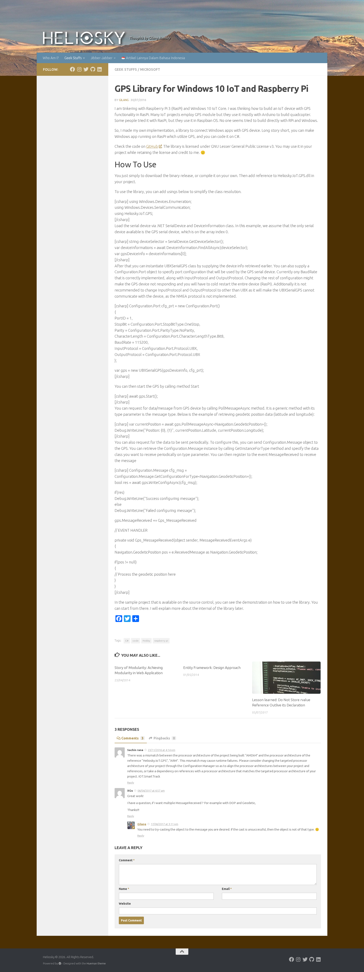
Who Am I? (51, 58)
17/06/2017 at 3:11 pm (164, 824)
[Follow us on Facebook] (72, 69)
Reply (130, 782)
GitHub (152, 146)
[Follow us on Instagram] (79, 69)
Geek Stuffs (73, 58)
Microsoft (150, 69)
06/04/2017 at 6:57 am (151, 790)
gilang (124, 100)
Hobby (146, 640)
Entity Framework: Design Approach (212, 668)
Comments (132, 738)
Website (125, 903)
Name (124, 889)
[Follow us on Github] (92, 69)
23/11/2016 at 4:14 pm (161, 749)
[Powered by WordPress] (60, 963)
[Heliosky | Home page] (84, 38)
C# (126, 640)
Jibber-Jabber (101, 58)
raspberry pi (161, 640)
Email (227, 889)
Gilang (141, 824)
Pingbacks (164, 738)
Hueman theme (96, 963)
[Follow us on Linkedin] (99, 69)
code (135, 640)
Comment (127, 860)
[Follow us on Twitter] (85, 69)
